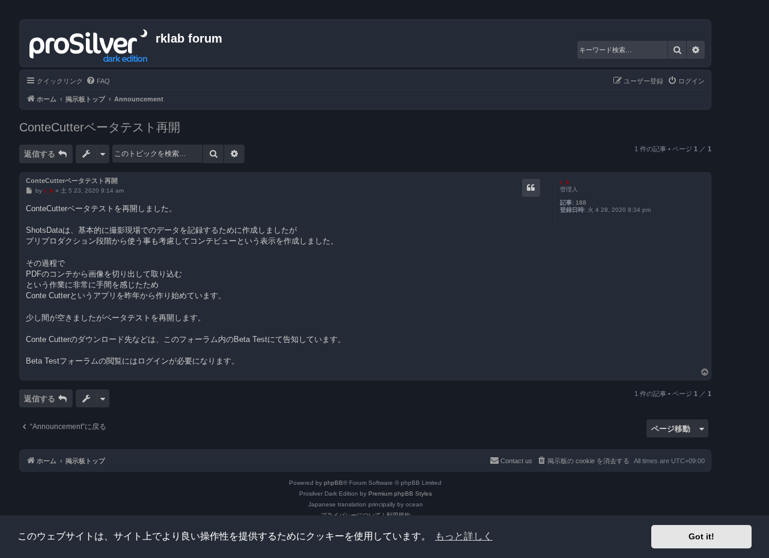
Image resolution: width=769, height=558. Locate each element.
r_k (565, 182)
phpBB (333, 482)
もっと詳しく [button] (464, 536)
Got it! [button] (701, 536)
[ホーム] (89, 43)
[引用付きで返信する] (531, 188)
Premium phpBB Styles (400, 493)
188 (581, 202)
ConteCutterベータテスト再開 (99, 127)
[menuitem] (98, 81)
